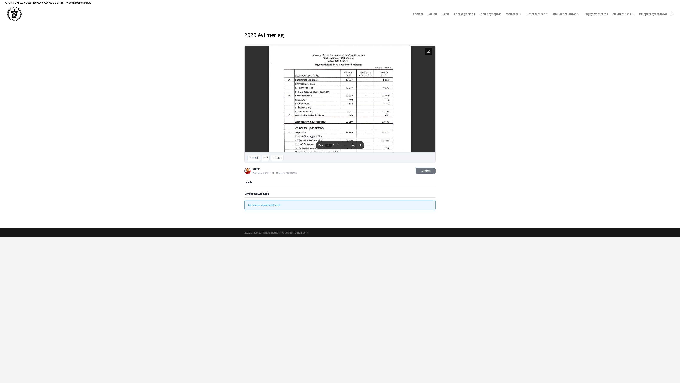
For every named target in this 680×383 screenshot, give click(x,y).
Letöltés (425, 171)
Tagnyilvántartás (596, 14)
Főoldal (418, 14)
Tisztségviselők (464, 14)
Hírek (445, 14)
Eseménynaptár (490, 14)
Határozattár (535, 14)
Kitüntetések (622, 14)
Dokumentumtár (564, 14)
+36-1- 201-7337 (16, 2)
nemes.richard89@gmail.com (289, 232)
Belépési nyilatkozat (653, 14)
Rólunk (432, 14)
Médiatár (512, 14)
